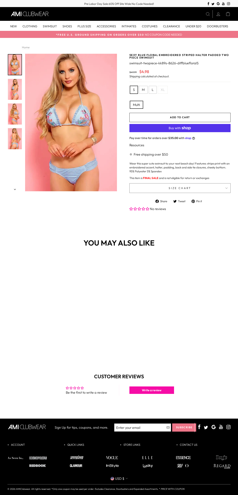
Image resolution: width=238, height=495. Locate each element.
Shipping (134, 76)
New (13, 26)
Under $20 (193, 26)
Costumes (149, 26)
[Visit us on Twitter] (212, 4)
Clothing (29, 26)
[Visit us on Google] (218, 4)
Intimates (129, 26)
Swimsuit (50, 26)
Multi (136, 105)
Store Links (131, 444)
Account (17, 444)
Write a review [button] (151, 390)
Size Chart (180, 188)
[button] (139, 209)
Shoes (67, 26)
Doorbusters (217, 26)
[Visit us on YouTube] (223, 4)
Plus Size (84, 26)
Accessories (106, 26)
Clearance (171, 26)
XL (163, 90)
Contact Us (188, 444)
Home (26, 47)
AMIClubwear (23, 488)
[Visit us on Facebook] (208, 4)
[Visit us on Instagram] (228, 4)
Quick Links (75, 444)
